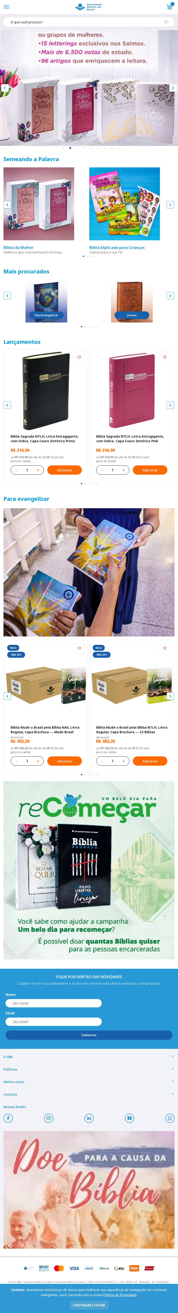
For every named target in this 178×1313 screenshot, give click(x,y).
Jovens (132, 315)
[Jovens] (132, 302)
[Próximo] (173, 88)
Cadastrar (89, 1035)
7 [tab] (98, 148)
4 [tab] (77, 148)
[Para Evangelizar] (46, 302)
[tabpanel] (89, 88)
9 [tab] (112, 148)
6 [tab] (91, 148)
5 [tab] (84, 148)
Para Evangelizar (46, 315)
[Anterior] (5, 88)
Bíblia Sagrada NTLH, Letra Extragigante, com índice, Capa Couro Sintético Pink (130, 438)
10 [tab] (119, 148)
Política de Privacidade (120, 1295)
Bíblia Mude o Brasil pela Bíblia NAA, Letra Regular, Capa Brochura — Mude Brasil (45, 729)
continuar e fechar (89, 1305)
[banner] (89, 572)
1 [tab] (56, 148)
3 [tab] (70, 148)
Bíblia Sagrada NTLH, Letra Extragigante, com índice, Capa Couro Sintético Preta (45, 438)
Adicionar (64, 470)
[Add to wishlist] (79, 357)
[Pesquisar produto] (168, 23)
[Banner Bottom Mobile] (89, 870)
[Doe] (89, 1190)
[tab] (83, 256)
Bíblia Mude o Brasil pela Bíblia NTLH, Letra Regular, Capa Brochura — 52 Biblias (131, 729)
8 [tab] (105, 148)
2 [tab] (63, 148)
